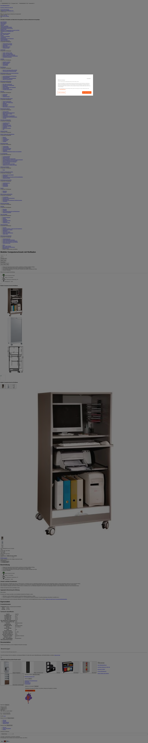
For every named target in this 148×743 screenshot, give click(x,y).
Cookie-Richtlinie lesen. (63, 89)
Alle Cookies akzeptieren (87, 92)
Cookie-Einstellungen (61, 92)
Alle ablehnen (89, 78)
